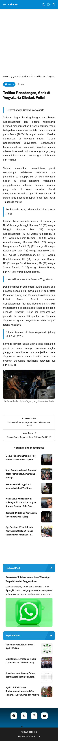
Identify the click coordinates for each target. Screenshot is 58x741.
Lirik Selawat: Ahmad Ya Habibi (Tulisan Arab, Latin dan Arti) (21, 661)
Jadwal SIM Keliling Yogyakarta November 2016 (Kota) (21, 515)
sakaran (13, 4)
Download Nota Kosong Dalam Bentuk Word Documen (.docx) (20, 675)
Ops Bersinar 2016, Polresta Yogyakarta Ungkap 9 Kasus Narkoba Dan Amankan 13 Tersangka (19, 531)
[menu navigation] (4, 4)
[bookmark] (53, 4)
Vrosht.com (34, 736)
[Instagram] (34, 715)
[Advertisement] (29, 39)
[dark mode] (48, 4)
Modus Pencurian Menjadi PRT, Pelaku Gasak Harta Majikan (21, 458)
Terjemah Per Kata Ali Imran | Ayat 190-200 (20, 646)
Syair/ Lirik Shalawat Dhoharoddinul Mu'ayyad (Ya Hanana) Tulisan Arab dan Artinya (22, 691)
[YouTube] (44, 715)
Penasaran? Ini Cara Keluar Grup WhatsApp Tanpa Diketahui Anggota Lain (28, 579)
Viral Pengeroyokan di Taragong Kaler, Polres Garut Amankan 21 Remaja (21, 474)
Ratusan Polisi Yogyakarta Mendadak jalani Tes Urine (19, 486)
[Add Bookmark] (21, 84)
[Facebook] (14, 715)
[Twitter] (24, 715)
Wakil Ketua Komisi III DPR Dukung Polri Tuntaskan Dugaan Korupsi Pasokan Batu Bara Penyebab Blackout (21, 502)
